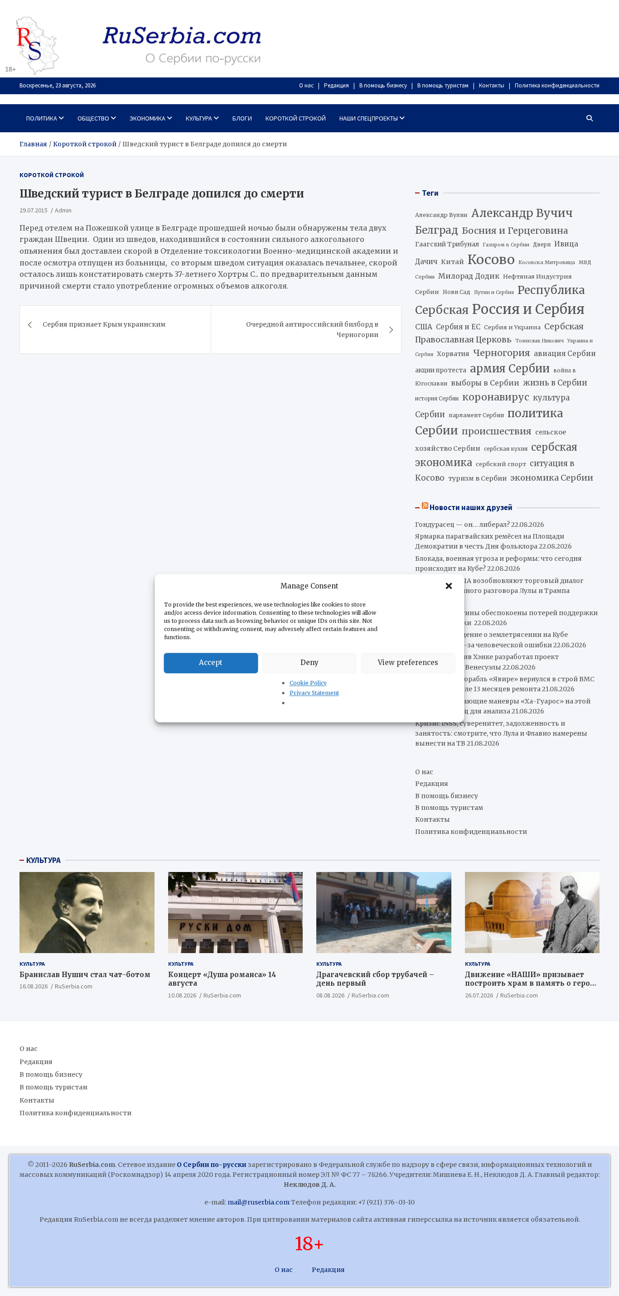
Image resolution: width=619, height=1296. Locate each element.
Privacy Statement (314, 692)
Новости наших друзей (471, 507)
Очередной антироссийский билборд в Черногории (312, 330)
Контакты (491, 85)
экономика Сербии (551, 477)
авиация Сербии (565, 353)
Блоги (242, 118)
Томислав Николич (539, 341)
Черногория (501, 352)
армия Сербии (510, 368)
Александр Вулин (441, 215)
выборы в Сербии (485, 383)
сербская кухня (505, 448)
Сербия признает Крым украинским (104, 325)
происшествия (497, 431)
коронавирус (495, 397)
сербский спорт (501, 464)
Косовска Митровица (546, 262)
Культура (199, 118)
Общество (93, 118)
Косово (491, 259)
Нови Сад (456, 292)
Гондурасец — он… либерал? (462, 524)
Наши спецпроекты (368, 118)
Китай (452, 262)
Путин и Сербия (494, 292)
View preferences (408, 662)
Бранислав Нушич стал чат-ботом (84, 974)
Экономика (147, 118)
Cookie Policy (308, 682)
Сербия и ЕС (458, 327)
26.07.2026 (479, 995)
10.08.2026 (182, 995)
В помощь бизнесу (383, 85)
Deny (309, 662)
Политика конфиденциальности (557, 85)
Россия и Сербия (528, 309)
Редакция (336, 85)
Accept (210, 662)
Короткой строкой (296, 118)
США (423, 327)
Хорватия (453, 354)
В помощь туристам (443, 85)
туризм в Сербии (477, 478)
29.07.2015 (33, 211)
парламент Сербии (476, 415)
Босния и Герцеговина (515, 230)
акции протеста (440, 370)
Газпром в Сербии (506, 245)
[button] (450, 586)
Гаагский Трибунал (447, 244)
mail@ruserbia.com (258, 1202)
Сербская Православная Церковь (499, 333)
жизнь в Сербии (555, 383)
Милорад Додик (468, 275)
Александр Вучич (522, 213)
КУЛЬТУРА (43, 860)
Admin (63, 211)
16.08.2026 (33, 986)
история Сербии (437, 398)
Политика (41, 118)
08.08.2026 (330, 995)
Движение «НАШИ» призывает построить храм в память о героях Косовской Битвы (532, 983)
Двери (542, 244)
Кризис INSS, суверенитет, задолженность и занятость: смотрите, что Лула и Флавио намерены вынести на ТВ (501, 733)
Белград (436, 230)
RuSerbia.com (73, 986)
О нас (306, 85)
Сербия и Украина (512, 327)
